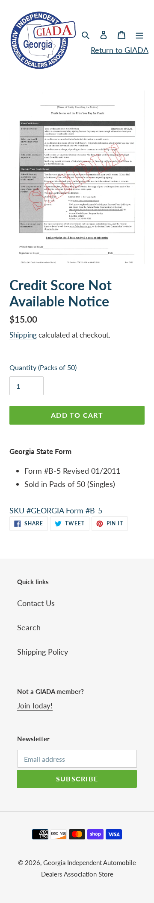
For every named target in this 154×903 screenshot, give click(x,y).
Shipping (23, 334)
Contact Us (36, 603)
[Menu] (139, 34)
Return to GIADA (119, 50)
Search (29, 627)
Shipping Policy (42, 651)
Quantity (43, 367)
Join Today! (35, 705)
